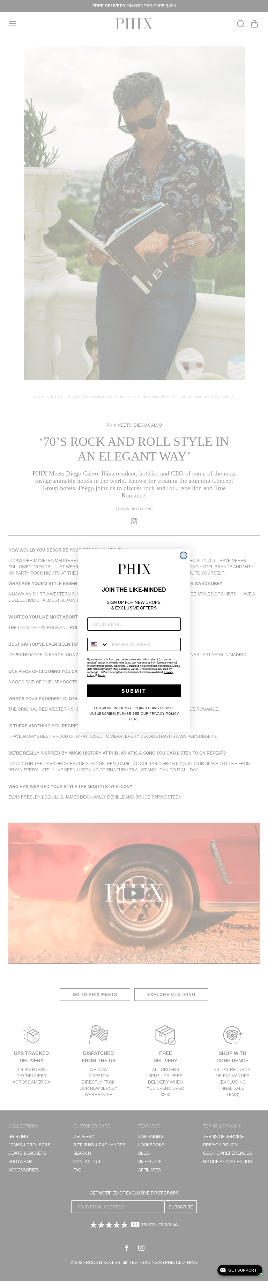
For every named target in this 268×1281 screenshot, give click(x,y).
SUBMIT (134, 690)
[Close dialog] (183, 555)
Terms (101, 675)
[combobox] (98, 644)
